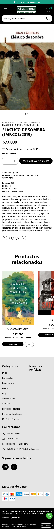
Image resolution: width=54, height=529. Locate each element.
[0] (48, 10)
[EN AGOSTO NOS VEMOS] (29, 344)
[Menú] (5, 10)
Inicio (4, 123)
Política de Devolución (12, 414)
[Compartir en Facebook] (11, 239)
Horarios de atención (11, 409)
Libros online (7, 378)
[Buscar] (48, 18)
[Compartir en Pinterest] (24, 239)
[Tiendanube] (11, 518)
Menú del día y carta (11, 419)
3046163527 (12, 439)
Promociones (8, 383)
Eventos (5, 388)
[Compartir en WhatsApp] (5, 238)
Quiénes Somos (9, 398)
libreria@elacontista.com (17, 444)
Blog (4, 393)
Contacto (6, 404)
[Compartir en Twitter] (18, 239)
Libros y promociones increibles (27, 2)
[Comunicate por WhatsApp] (49, 516)
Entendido (46, 525)
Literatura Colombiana (28, 123)
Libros (12, 123)
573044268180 (13, 433)
